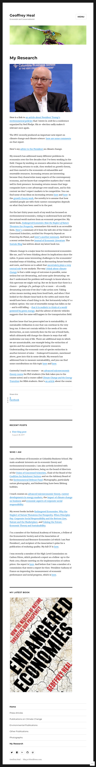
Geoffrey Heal (22, 15)
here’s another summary (46, 237)
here (56, 194)
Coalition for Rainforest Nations (25, 476)
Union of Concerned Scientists (31, 473)
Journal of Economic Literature (49, 240)
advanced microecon (54, 370)
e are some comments (60, 138)
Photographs (16, 737)
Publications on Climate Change (26, 719)
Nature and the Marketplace (24, 522)
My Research (16, 744)
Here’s (19, 230)
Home (13, 707)
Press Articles (16, 713)
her (47, 138)
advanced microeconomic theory (44, 494)
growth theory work (23, 198)
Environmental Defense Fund (28, 480)
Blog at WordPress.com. (32, 759)
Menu (81, 17)
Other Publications (19, 731)
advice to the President (32, 149)
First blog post (19, 432)
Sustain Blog (16, 244)
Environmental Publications (24, 725)
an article (49, 381)
